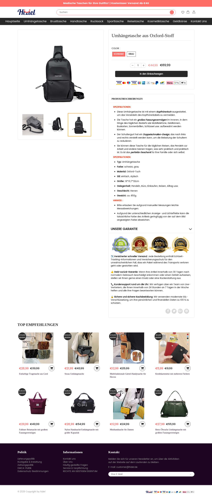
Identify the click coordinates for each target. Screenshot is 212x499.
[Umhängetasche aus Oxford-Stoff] (61, 72)
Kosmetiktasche (158, 21)
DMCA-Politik (24, 468)
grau (131, 54)
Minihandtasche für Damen (122, 429)
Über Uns (67, 462)
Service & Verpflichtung (75, 468)
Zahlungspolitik (25, 465)
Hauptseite (12, 21)
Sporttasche (115, 21)
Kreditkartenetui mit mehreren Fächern (172, 374)
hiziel (42, 491)
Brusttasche (58, 21)
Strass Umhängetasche (74, 374)
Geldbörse (180, 21)
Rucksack (96, 21)
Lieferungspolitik (26, 459)
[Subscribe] (190, 474)
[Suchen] (172, 12)
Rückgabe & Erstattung (30, 462)
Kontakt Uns (199, 21)
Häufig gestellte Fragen (75, 465)
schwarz (119, 54)
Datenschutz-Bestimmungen (33, 471)
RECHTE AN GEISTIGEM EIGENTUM (80, 471)
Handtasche (78, 21)
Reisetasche (135, 21)
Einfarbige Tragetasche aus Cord (33, 374)
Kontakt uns (69, 459)
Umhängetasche (35, 21)
